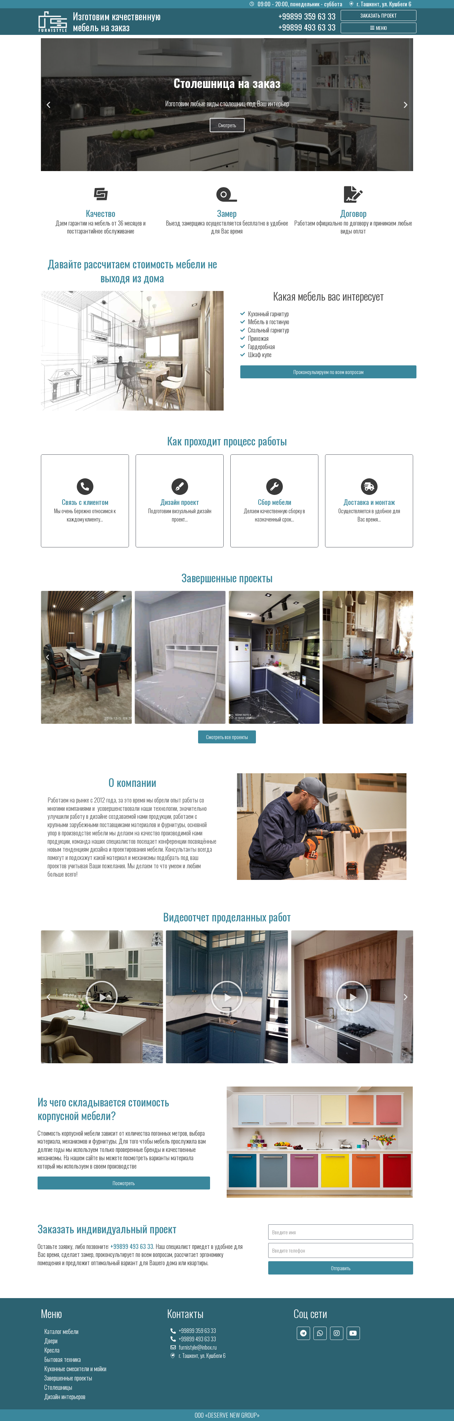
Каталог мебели (61, 1331)
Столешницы (58, 1387)
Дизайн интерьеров (64, 1396)
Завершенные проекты (68, 1378)
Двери (50, 1340)
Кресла (51, 1350)
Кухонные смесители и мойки (75, 1368)
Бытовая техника (62, 1359)
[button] (48, 104)
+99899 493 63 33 (131, 1246)
